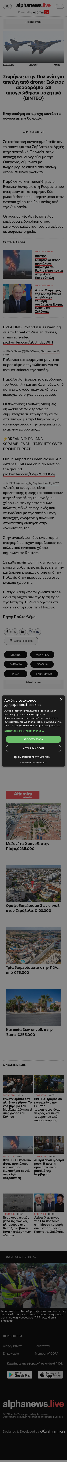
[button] (33, 731)
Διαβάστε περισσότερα (48, 725)
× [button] (61, 699)
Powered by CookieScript (33, 762)
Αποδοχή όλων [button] (33, 739)
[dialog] (33, 731)
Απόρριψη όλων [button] (33, 748)
